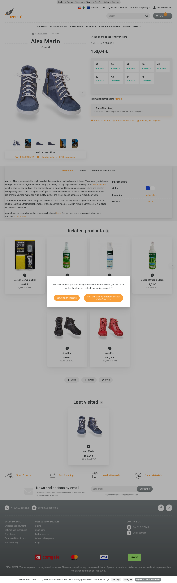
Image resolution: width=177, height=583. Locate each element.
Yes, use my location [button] (67, 297)
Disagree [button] (128, 579)
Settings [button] (116, 579)
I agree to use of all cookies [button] (148, 579)
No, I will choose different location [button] (103, 297)
